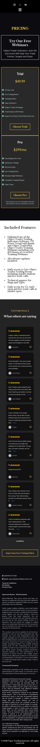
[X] (20, 5)
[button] (20, 10)
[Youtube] (25, 5)
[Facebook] (14, 5)
